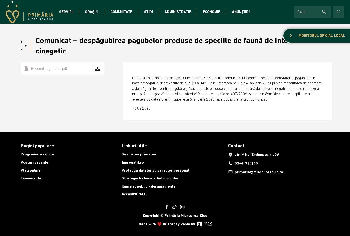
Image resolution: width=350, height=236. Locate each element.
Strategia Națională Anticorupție (150, 178)
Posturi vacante (34, 162)
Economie (211, 12)
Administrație (178, 12)
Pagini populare (37, 146)
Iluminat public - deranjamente (148, 186)
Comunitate (121, 12)
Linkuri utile (134, 146)
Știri (148, 12)
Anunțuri (241, 12)
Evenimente (31, 178)
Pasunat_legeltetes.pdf (62, 68)
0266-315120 (243, 163)
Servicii (66, 12)
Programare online (37, 154)
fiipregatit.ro (133, 162)
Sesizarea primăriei (139, 154)
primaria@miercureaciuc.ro (255, 171)
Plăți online (30, 170)
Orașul (92, 12)
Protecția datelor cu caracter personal (155, 170)
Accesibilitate (133, 194)
